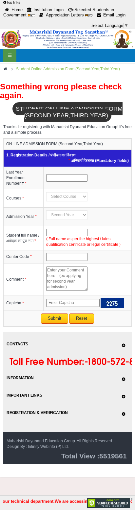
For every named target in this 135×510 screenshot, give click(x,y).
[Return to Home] (5, 69)
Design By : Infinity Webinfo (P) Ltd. (38, 446)
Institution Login (48, 9)
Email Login (114, 14)
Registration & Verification (37, 412)
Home (17, 9)
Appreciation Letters (65, 14)
